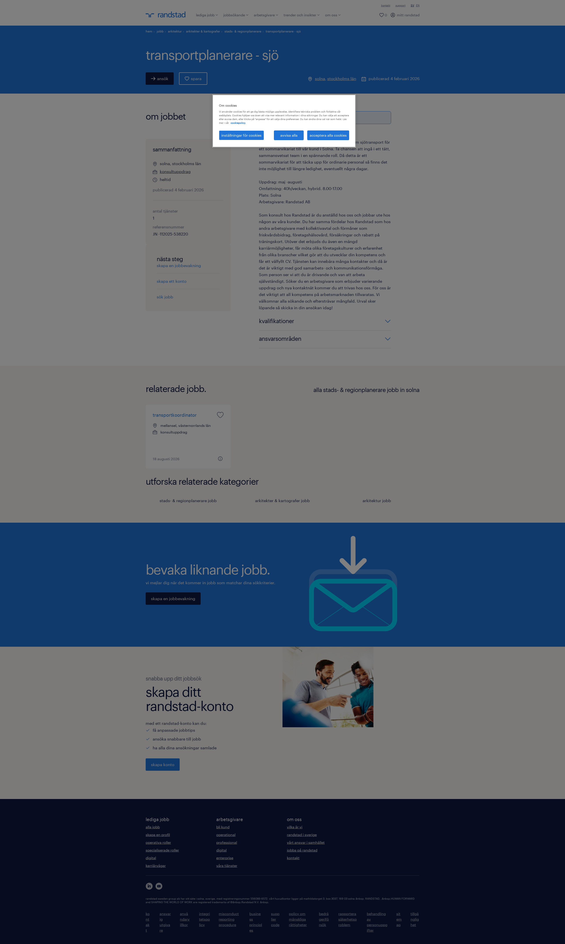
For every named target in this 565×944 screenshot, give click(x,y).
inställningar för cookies (241, 135)
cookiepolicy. (238, 122)
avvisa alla (289, 135)
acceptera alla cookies (328, 135)
